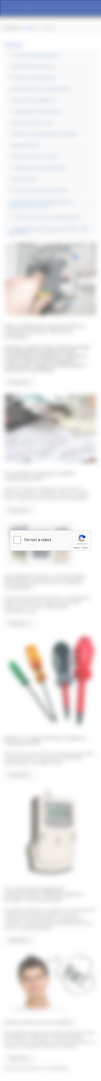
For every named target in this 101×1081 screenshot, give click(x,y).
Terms (85, 547)
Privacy (77, 547)
